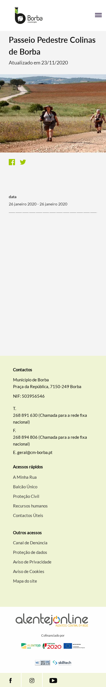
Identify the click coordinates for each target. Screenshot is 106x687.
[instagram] (32, 680)
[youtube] (53, 680)
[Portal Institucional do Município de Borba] (28, 15)
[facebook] (10, 680)
